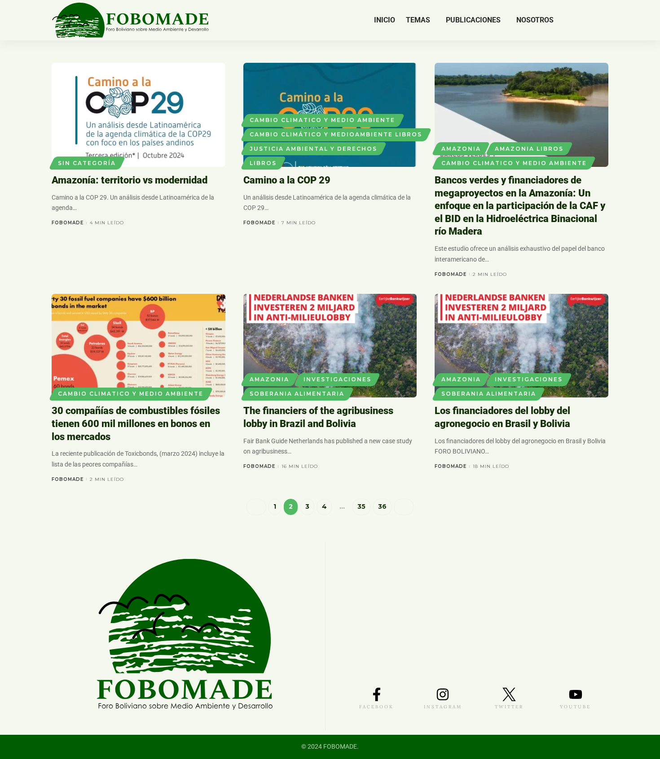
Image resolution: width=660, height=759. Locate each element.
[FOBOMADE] (130, 20)
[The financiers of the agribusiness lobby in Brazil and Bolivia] (330, 346)
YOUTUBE (575, 707)
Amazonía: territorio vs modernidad (129, 180)
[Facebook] (571, 20)
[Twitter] (580, 20)
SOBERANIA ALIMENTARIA (297, 393)
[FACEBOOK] (376, 694)
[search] (602, 20)
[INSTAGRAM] (442, 694)
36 (382, 506)
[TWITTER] (509, 694)
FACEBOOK (376, 707)
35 (361, 506)
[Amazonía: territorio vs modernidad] (138, 115)
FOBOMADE (68, 223)
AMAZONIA (461, 148)
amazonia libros (529, 148)
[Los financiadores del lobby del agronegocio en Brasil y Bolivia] (521, 346)
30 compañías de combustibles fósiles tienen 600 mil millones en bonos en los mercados (136, 423)
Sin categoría (87, 163)
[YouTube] (589, 20)
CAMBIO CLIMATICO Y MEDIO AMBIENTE (322, 120)
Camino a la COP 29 (286, 180)
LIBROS (263, 163)
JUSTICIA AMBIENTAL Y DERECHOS (313, 148)
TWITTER (509, 707)
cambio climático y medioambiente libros (336, 134)
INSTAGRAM (443, 707)
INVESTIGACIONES (337, 379)
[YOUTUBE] (575, 694)
